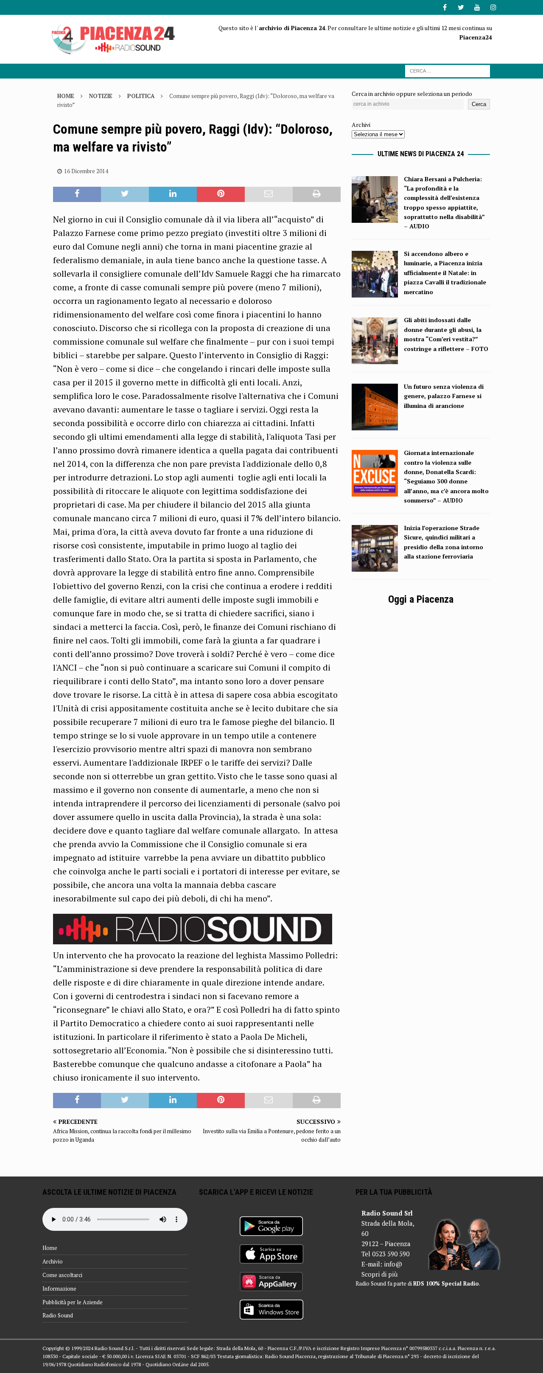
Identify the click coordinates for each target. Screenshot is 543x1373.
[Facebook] (444, 7)
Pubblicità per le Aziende (72, 1302)
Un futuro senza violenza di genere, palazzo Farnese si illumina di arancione (444, 396)
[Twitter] (460, 7)
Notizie (100, 96)
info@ (393, 1264)
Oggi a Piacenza (420, 599)
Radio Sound (57, 1315)
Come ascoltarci (62, 1275)
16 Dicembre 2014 (86, 171)
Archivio (52, 1261)
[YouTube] (477, 7)
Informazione (59, 1288)
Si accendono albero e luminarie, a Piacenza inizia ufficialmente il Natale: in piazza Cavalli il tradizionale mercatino (445, 273)
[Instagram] (493, 7)
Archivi (361, 125)
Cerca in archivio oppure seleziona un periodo (412, 94)
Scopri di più (379, 1274)
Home (49, 1248)
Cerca (479, 104)
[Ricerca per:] (447, 70)
